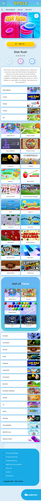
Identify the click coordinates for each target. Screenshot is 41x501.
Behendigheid (10, 10)
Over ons (9, 468)
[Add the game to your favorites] (36, 16)
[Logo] (20, 3)
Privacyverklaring (11, 457)
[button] (37, 3)
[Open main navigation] (3, 3)
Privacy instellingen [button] (12, 453)
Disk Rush (28, 10)
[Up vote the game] (32, 61)
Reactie (20, 10)
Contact (8, 472)
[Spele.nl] (2, 10)
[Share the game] (9, 61)
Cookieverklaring (11, 461)
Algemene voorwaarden (14, 464)
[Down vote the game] (20, 61)
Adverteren (9, 476)
